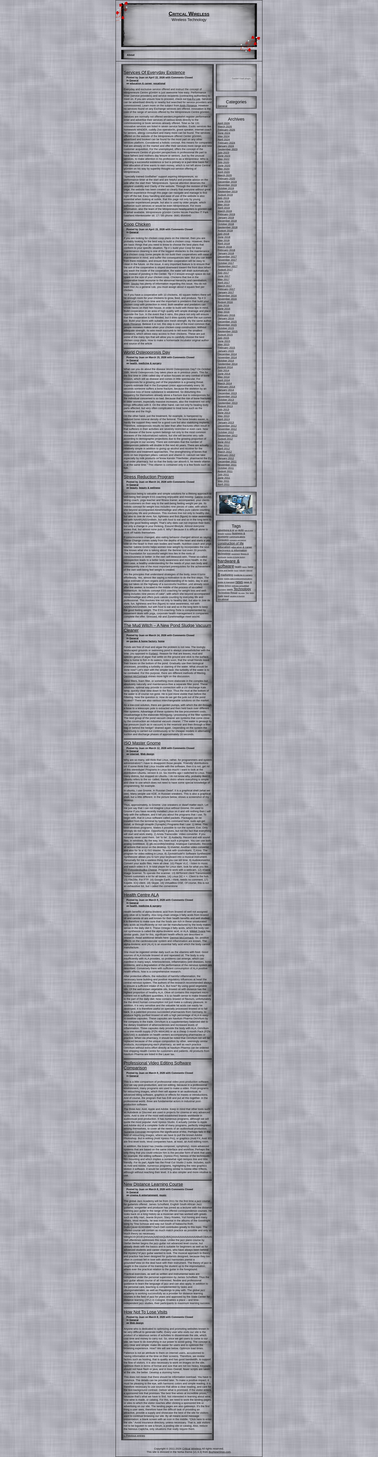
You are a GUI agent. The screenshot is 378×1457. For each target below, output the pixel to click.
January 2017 (226, 292)
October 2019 (226, 188)
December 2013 (227, 393)
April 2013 (224, 419)
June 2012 (224, 442)
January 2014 (226, 389)
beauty (133, 487)
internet (134, 754)
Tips (247, 593)
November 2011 (227, 464)
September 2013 (227, 403)
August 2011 (225, 471)
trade (220, 596)
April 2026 (224, 123)
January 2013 (226, 422)
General (134, 80)
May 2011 (223, 481)
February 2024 (226, 142)
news (239, 582)
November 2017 (227, 259)
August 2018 (225, 230)
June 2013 (224, 412)
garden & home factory (143, 641)
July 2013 (223, 409)
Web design (147, 754)
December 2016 (227, 295)
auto (241, 530)
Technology (242, 589)
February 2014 (226, 386)
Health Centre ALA (141, 895)
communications (237, 536)
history (244, 567)
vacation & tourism (237, 596)
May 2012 (223, 445)
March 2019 (225, 211)
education (224, 547)
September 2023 (227, 149)
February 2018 (226, 250)
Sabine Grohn (203, 496)
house (236, 570)
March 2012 (225, 451)
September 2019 (227, 191)
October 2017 (226, 263)
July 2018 (223, 233)
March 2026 (225, 126)
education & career (141, 83)
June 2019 (224, 201)
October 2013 (226, 399)
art (236, 530)
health (133, 363)
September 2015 (227, 331)
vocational (159, 83)
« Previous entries (134, 1435)
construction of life (231, 543)
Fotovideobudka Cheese (142, 869)
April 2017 (224, 282)
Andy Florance (188, 105)
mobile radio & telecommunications (238, 579)
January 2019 (226, 217)
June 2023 (224, 155)
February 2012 (226, 455)
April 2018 (224, 243)
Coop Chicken (137, 224)
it (219, 574)
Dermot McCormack (135, 676)
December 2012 (227, 425)
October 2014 (226, 360)
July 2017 (223, 272)
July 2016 (223, 305)
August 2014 (225, 367)
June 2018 (224, 237)
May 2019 (223, 204)
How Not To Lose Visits (145, 1312)
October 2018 (226, 224)
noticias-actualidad (240, 586)
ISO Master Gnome (142, 743)
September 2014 (227, 363)
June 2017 (224, 276)
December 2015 (227, 321)
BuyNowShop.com (220, 1451)
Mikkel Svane (198, 931)
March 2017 (225, 285)
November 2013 (227, 396)
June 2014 (224, 373)
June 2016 (224, 308)
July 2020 (223, 162)
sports (230, 589)
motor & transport (226, 582)
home (161, 641)
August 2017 (225, 269)
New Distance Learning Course (153, 1184)
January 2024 (226, 146)
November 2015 (227, 324)
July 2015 (223, 337)
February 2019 (226, 214)
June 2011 (224, 477)
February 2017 (226, 289)
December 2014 (227, 354)
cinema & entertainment (144, 1195)
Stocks (135, 283)
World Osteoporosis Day (147, 352)
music (162, 1195)
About (131, 54)
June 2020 (224, 165)
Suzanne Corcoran (135, 1131)
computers (223, 540)
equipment (235, 554)
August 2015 (225, 334)
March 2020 (225, 175)
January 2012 (226, 458)
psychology (222, 589)
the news (241, 593)
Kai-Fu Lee (193, 99)
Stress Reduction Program (149, 476)
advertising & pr (226, 530)
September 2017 (227, 266)
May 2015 (223, 344)
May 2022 (223, 159)
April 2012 (224, 448)
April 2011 (224, 484)
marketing (227, 574)
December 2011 (227, 461)
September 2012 (227, 435)
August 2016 (225, 302)
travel (226, 596)
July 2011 (223, 474)
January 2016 (226, 318)
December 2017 (227, 256)
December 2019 (227, 181)
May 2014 (223, 376)
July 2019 (223, 198)
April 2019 (224, 207)
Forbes (153, 653)
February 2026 (226, 129)
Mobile (220, 579)
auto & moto (249, 530)
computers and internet (237, 540)
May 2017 (223, 279)
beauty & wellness (149, 487)
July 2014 (223, 370)
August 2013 (225, 406)
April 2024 (224, 139)
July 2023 (223, 152)
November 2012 (227, 429)
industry (242, 570)
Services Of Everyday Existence (154, 72)
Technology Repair (228, 592)
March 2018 (225, 246)
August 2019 (225, 194)
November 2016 (227, 298)
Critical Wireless (189, 14)
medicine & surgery (150, 363)
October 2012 (226, 432)
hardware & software (229, 563)
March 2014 (225, 383)
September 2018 (227, 227)
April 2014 (224, 380)
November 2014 (227, 357)
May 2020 (223, 168)
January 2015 (226, 350)
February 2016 (226, 315)
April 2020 (224, 172)
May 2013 (223, 416)
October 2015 (226, 328)
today (252, 593)
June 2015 (224, 341)
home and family (225, 570)
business (228, 534)
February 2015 (226, 347)
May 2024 (223, 136)
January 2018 (226, 253)
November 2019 (227, 185)
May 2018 (223, 240)
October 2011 (226, 468)
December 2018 (227, 220)
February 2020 (226, 178)
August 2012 (225, 438)
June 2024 (224, 133)
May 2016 (223, 311)
